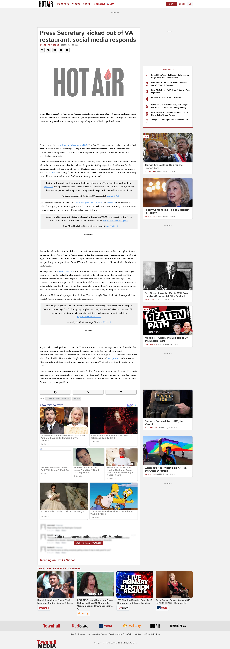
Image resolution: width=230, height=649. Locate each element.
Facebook (111, 202)
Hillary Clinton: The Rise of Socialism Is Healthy (167, 211)
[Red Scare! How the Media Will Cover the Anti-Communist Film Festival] (168, 276)
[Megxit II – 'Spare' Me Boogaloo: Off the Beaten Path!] (168, 320)
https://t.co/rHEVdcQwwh (115, 220)
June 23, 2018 (112, 195)
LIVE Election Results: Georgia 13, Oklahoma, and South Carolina (134, 602)
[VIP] (110, 4)
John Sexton (150, 171)
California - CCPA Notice (152, 634)
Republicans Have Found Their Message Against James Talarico (55, 602)
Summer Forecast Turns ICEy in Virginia (164, 423)
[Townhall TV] (99, 4)
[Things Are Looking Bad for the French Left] (168, 148)
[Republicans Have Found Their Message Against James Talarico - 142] (55, 584)
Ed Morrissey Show (84, 634)
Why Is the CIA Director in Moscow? (166, 97)
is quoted (53, 172)
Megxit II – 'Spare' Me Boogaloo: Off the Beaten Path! (166, 339)
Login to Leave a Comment (89, 543)
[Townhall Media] (46, 644)
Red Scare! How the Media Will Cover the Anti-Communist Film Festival (167, 295)
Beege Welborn (151, 427)
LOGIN (182, 4)
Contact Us (137, 634)
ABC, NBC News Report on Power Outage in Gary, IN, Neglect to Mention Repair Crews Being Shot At (95, 604)
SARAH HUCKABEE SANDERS (58, 399)
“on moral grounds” (84, 202)
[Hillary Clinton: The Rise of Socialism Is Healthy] (168, 192)
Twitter (98, 202)
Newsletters (96, 634)
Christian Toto (151, 344)
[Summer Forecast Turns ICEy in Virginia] (168, 404)
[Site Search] (190, 4)
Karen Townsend (50, 45)
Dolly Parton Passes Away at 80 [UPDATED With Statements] (173, 602)
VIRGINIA (76, 399)
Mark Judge (149, 299)
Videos (76, 4)
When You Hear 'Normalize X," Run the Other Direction (166, 469)
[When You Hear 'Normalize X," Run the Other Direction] (168, 450)
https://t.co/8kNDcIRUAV (89, 316)
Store (87, 4)
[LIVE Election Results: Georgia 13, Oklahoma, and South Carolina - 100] (134, 584)
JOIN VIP (171, 4)
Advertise (104, 634)
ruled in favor (65, 271)
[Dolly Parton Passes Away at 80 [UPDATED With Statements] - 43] (174, 584)
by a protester (114, 358)
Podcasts (63, 4)
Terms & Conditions (115, 634)
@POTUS (48, 186)
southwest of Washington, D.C (72, 145)
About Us (73, 634)
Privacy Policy (127, 634)
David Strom (150, 216)
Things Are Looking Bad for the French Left (169, 120)
